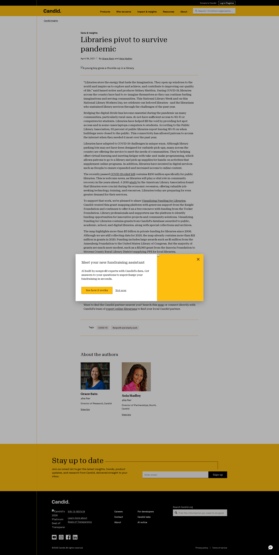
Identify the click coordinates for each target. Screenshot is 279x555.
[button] (271, 547)
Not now (120, 290)
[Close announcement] (198, 259)
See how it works (97, 290)
